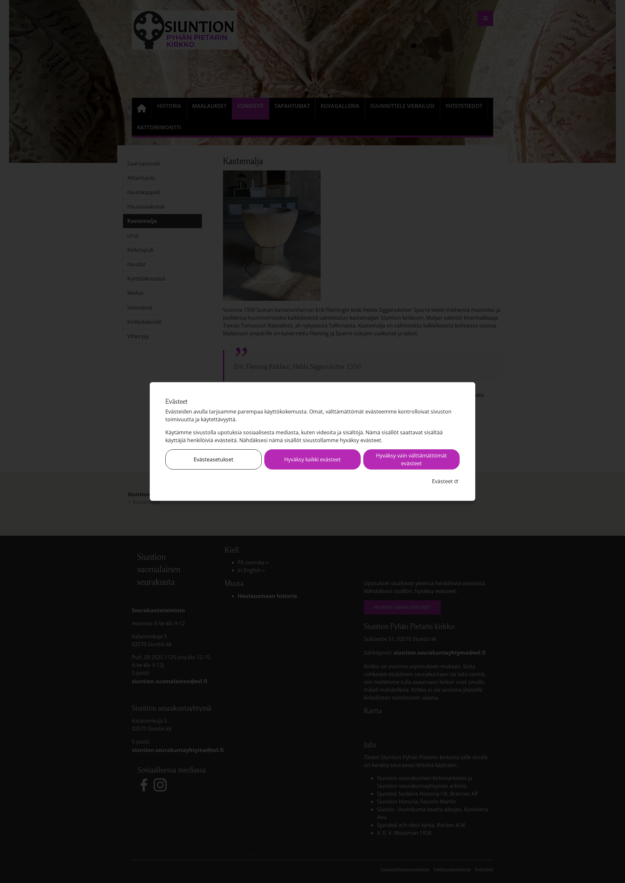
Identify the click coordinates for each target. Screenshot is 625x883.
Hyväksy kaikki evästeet (312, 459)
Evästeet (446, 481)
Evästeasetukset (213, 459)
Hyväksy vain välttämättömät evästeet (411, 459)
